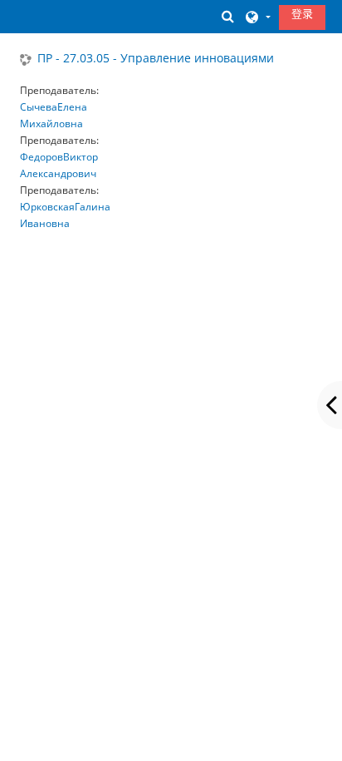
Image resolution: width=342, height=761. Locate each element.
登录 (302, 13)
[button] (227, 16)
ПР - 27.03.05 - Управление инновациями (155, 59)
